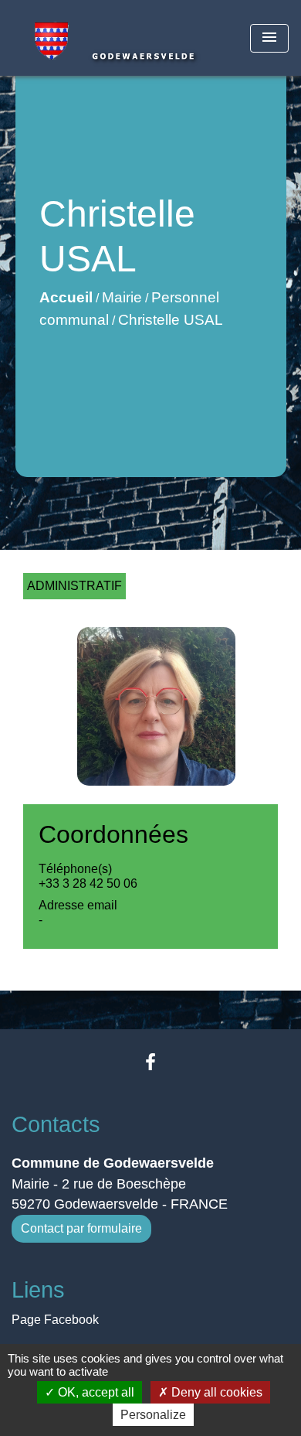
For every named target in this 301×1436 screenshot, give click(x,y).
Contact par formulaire (81, 1228)
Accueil (66, 297)
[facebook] (150, 1062)
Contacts (56, 1124)
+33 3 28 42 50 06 (88, 883)
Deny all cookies (215, 1392)
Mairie (122, 297)
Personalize (153, 1414)
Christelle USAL (170, 320)
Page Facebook (55, 1319)
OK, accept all (94, 1392)
